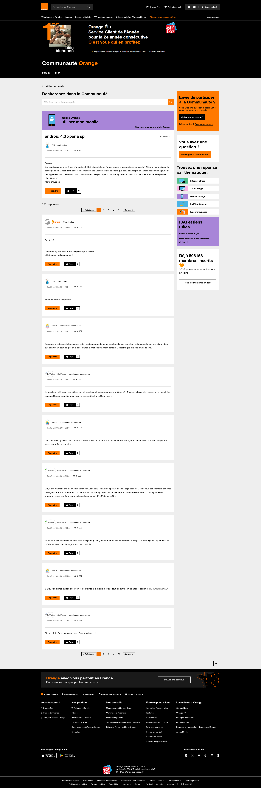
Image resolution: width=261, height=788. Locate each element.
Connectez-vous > (204, 124)
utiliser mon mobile (55, 86)
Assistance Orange (189, 233)
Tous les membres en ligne (198, 282)
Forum (46, 72)
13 (119, 209)
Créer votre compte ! (192, 117)
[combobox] (105, 102)
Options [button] (164, 136)
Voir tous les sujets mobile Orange (152, 127)
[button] (169, 144)
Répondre (53, 190)
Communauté (70, 63)
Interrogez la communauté (194, 154)
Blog (57, 72)
